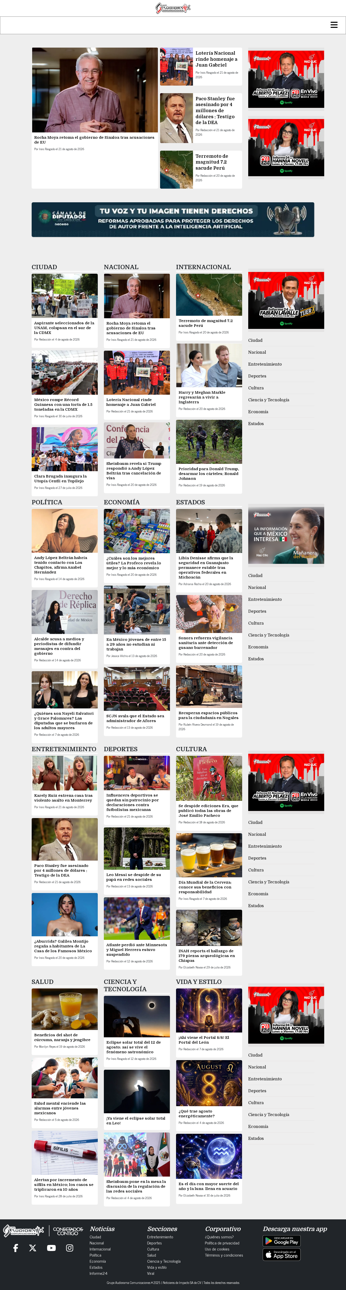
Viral (150, 1273)
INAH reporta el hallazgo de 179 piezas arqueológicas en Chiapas (207, 956)
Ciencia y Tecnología (268, 400)
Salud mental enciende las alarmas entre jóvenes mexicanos (60, 1108)
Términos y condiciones (224, 1255)
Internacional (100, 1248)
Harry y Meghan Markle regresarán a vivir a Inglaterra (202, 397)
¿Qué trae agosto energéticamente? (197, 1113)
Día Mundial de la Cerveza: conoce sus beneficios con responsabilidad (205, 887)
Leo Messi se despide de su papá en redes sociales (133, 877)
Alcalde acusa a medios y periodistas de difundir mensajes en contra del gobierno (59, 646)
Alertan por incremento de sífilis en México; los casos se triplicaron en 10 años (63, 1185)
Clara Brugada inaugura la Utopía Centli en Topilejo (60, 478)
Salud (151, 1255)
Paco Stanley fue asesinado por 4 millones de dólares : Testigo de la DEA (215, 110)
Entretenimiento (265, 364)
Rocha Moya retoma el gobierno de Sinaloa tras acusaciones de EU (131, 328)
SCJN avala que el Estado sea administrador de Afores (135, 718)
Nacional (257, 352)
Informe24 (98, 1273)
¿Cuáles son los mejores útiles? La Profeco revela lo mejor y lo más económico (133, 563)
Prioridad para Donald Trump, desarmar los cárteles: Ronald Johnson (209, 474)
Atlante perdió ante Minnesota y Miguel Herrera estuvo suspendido (136, 950)
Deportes (257, 376)
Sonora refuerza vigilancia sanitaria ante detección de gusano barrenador (206, 643)
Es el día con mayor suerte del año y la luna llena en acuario (209, 1186)
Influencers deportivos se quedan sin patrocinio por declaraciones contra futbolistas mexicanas (132, 802)
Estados (256, 424)
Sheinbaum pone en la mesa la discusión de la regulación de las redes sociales (136, 1186)
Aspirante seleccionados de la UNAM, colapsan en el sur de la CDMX (64, 328)
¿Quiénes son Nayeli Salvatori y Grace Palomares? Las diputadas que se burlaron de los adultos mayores (64, 720)
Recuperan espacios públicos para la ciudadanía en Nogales (209, 715)
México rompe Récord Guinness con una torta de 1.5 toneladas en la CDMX (63, 405)
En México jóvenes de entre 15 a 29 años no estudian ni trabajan (136, 644)
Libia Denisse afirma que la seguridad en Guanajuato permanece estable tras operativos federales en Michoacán (206, 568)
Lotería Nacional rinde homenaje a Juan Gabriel (216, 59)
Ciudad (255, 340)
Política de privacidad (222, 1242)
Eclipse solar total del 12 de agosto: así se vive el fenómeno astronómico (133, 1047)
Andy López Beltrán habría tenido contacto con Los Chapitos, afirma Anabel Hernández (60, 564)
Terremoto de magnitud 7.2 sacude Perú (212, 162)
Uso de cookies (217, 1248)
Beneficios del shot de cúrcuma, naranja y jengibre (62, 1037)
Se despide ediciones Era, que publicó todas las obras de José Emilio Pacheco (208, 811)
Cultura (256, 388)
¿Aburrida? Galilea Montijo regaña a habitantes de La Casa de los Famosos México (63, 946)
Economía (258, 412)
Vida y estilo (157, 1267)
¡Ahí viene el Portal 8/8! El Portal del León (204, 1040)
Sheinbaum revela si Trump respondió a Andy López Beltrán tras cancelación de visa (133, 470)
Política (95, 1255)
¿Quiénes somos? (219, 1236)
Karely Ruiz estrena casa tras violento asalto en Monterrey (63, 798)
